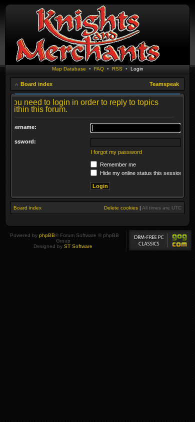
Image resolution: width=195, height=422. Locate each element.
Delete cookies (121, 207)
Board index (36, 84)
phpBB (47, 235)
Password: (22, 141)
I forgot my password (116, 152)
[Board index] (87, 62)
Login (137, 69)
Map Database (69, 69)
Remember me (117, 165)
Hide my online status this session (140, 173)
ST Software (78, 246)
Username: (22, 127)
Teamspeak (164, 84)
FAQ (99, 69)
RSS (117, 69)
